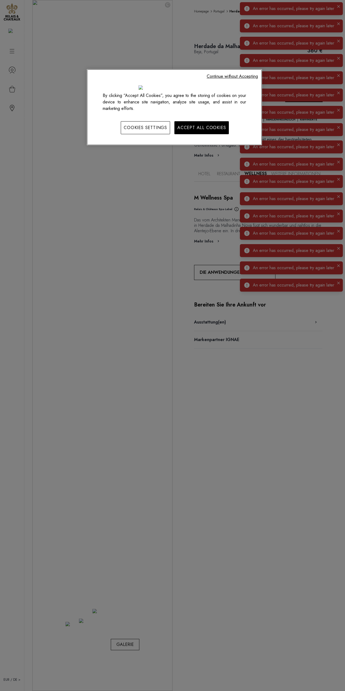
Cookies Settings (145, 127)
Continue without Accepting (232, 76)
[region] (174, 107)
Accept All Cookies (201, 127)
